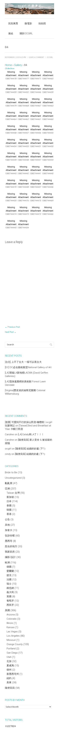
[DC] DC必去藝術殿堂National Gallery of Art (28, 367)
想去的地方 (11, 546)
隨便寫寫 (10, 687)
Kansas (11, 627)
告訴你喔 (10, 535)
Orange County (15, 644)
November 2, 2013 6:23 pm (15, 57)
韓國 (9, 509)
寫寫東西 (13, 23)
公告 (7, 519)
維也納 (10, 587)
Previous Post (12, 327)
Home (8, 65)
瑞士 (9, 583)
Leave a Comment (36, 57)
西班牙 (10, 604)
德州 (9, 669)
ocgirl (50, 57)
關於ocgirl (26, 33)
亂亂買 (8, 483)
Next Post (10, 332)
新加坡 (10, 497)
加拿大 (8, 530)
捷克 (9, 575)
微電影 (28, 23)
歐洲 (7, 562)
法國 (9, 579)
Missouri (11, 640)
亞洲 (7, 488)
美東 (9, 682)
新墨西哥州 (13, 673)
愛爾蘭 (10, 571)
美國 (7, 610)
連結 (10, 33)
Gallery (18, 65)
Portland (11, 648)
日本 (9, 501)
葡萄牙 (10, 600)
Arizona (11, 614)
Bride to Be (11, 472)
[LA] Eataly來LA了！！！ (31, 434)
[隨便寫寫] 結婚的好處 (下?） (31, 448)
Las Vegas (12, 631)
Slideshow (9, 68)
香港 (9, 514)
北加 (9, 661)
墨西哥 (8, 541)
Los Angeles (13, 635)
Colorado (12, 618)
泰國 (9, 505)
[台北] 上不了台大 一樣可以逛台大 (23, 361)
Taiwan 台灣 (13, 492)
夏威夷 (10, 665)
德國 (9, 566)
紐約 (9, 678)
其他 (7, 524)
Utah (9, 657)
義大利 (10, 592)
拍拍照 (42, 23)
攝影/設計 (10, 557)
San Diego (12, 652)
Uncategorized (13, 477)
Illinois (10, 623)
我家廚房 (10, 551)
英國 (9, 596)
